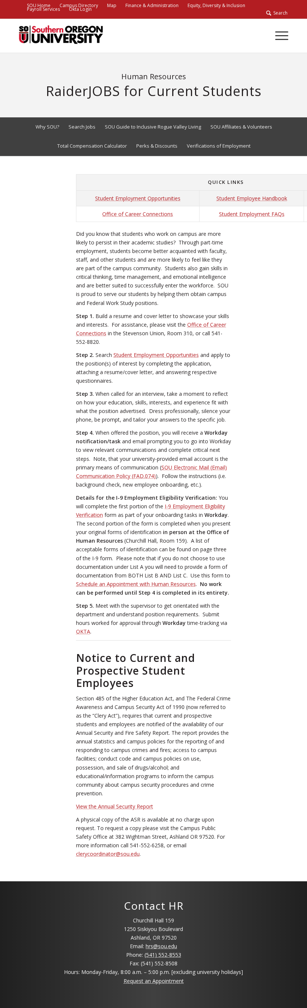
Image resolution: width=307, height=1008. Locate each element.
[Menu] (278, 36)
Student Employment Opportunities (137, 198)
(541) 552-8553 (163, 954)
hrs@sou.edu (161, 946)
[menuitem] (112, 5)
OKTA (83, 631)
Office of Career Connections (137, 214)
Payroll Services (43, 9)
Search (279, 13)
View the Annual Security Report (114, 806)
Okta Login (80, 9)
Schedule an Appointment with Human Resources (136, 584)
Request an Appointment (154, 980)
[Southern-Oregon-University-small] (61, 36)
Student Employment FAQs (252, 214)
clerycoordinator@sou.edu (108, 853)
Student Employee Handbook (251, 198)
